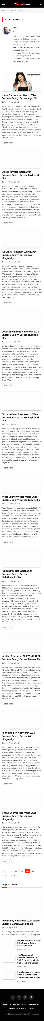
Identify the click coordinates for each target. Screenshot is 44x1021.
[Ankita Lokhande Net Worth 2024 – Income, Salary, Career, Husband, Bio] (22, 318)
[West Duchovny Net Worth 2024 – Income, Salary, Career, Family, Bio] (22, 483)
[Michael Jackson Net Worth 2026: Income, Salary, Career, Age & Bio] (8, 943)
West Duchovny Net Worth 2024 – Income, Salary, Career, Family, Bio (21, 498)
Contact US (34, 1005)
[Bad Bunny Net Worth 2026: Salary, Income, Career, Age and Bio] (22, 904)
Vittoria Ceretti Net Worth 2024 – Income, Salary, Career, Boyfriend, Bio (20, 417)
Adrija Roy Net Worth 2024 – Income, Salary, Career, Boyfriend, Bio (20, 175)
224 (16, 871)
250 (14, 875)
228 (5, 875)
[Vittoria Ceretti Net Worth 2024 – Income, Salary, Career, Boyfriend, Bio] (22, 401)
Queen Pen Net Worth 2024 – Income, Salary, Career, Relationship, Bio (18, 574)
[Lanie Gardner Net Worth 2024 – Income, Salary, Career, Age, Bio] (22, 81)
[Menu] (3, 3)
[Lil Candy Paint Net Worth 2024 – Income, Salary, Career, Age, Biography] (22, 238)
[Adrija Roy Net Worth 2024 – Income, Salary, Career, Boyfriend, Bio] (22, 158)
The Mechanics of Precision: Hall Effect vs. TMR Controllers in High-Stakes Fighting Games (28, 959)
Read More (8, 143)
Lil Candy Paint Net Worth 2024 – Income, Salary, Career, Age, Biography (20, 255)
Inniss (15, 27)
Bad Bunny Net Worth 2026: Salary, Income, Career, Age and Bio (21, 922)
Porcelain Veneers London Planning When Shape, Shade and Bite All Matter (28, 975)
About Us (7, 1005)
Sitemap (32, 1008)
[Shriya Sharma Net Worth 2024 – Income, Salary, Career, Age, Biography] (22, 799)
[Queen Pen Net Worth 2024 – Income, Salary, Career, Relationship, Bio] (22, 557)
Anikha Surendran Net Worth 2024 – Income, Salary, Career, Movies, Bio (21, 657)
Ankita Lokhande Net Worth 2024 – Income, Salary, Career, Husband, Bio (21, 334)
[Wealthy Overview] (22, 4)
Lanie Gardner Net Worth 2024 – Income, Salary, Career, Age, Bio (19, 96)
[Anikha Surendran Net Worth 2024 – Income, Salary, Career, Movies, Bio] (22, 643)
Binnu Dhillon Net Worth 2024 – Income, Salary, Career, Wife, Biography (19, 736)
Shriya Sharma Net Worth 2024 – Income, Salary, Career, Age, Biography (19, 816)
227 (33, 871)
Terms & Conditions (17, 1008)
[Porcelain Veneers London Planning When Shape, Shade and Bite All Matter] (8, 975)
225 (22, 871)
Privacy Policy (19, 1005)
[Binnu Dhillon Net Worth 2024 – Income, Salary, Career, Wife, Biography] (22, 719)
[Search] (40, 3)
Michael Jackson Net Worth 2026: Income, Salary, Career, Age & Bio (29, 943)
